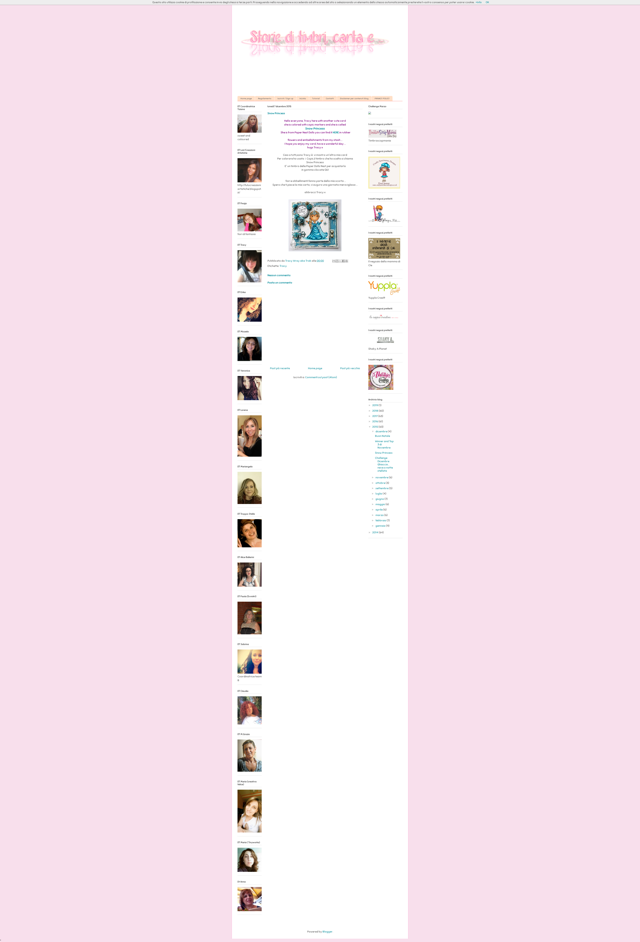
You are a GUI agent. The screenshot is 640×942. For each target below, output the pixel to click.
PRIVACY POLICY (382, 98)
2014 (375, 532)
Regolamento (264, 98)
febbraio (381, 520)
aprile (379, 509)
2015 (375, 426)
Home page (246, 98)
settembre (382, 488)
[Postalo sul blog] (337, 261)
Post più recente (280, 368)
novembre (382, 477)
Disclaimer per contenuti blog (354, 98)
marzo (380, 515)
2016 (375, 421)
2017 (375, 416)
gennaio (381, 526)
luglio (379, 493)
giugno (380, 499)
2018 (375, 410)
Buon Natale (382, 436)
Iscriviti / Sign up (285, 98)
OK (487, 2)
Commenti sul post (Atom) (321, 377)
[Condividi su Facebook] (343, 261)
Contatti (330, 98)
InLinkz (303, 98)
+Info (479, 2)
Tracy (283, 266)
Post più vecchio (350, 368)
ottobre (381, 483)
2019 (375, 405)
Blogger (327, 931)
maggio (381, 504)
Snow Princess (315, 128)
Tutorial (316, 98)
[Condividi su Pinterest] (346, 261)
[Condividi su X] (340, 261)
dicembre (382, 431)
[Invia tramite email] (334, 261)
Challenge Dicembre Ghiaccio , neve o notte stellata (384, 464)
